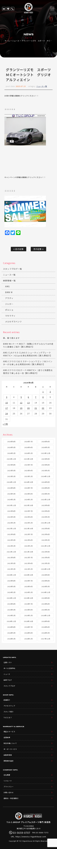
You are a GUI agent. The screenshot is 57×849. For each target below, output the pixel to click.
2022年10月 (28, 528)
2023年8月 (11, 511)
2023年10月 (28, 505)
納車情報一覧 (9, 280)
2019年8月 (11, 604)
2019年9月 (46, 598)
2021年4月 (28, 563)
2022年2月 (11, 546)
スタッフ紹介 (9, 711)
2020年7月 (28, 581)
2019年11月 (11, 598)
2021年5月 (11, 563)
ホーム (7, 40)
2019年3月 (46, 610)
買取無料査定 (9, 761)
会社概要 (7, 775)
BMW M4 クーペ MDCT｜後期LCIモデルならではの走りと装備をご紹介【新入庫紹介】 (28, 345)
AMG (7, 286)
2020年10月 (28, 575)
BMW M (8, 292)
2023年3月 (46, 517)
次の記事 (37, 249)
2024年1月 (28, 499)
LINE (8, 9)
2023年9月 (46, 505)
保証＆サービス (9, 731)
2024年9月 (46, 482)
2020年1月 (28, 592)
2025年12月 (45, 453)
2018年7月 (28, 627)
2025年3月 (46, 470)
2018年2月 (11, 639)
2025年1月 (28, 476)
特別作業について (10, 743)
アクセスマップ (9, 706)
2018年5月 (11, 633)
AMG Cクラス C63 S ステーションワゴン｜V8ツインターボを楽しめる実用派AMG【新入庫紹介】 (27, 363)
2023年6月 (46, 511)
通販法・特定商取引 (11, 798)
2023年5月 (11, 517)
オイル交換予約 (9, 668)
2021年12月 (45, 546)
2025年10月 (28, 459)
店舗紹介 (7, 700)
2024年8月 (11, 488)
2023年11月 (11, 505)
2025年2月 (11, 476)
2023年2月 (11, 523)
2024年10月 (28, 482)
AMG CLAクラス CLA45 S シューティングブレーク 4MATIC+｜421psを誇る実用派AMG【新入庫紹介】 (27, 354)
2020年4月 (28, 586)
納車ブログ (8, 680)
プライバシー (9, 786)
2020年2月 (11, 592)
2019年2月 (11, 615)
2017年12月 (45, 639)
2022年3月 (46, 540)
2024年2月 (11, 499)
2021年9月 (46, 552)
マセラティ (10, 315)
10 (6, 402)
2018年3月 (46, 633)
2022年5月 (11, 540)
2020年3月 (46, 586)
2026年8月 (11, 441)
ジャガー (9, 304)
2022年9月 (46, 528)
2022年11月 (11, 528)
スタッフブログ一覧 (12, 268)
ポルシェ (9, 309)
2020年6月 (46, 581)
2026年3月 (46, 447)
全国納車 (7, 737)
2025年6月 (46, 465)
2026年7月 (28, 441)
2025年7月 (28, 465)
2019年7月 (28, 604)
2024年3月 (46, 494)
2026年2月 (11, 453)
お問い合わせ (9, 792)
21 (36, 408)
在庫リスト (4, 9)
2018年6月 (46, 627)
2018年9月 (46, 621)
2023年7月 (28, 511)
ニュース (15, 40)
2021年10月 (28, 552)
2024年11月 (11, 482)
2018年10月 (28, 621)
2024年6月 (46, 488)
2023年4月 (28, 517)
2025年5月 (11, 470)
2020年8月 (11, 581)
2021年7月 (28, 557)
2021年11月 (11, 552)
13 (28, 402)
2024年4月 (28, 494)
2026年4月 (28, 447)
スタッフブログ (9, 686)
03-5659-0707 (12, 9)
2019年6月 (46, 604)
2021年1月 (28, 569)
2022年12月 (45, 523)
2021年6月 (46, 557)
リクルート (8, 781)
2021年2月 (11, 569)
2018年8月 (11, 627)
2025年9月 (46, 459)
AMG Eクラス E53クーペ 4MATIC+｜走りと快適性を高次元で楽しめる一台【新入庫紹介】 (28, 371)
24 (6, 413)
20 (28, 408)
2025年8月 (11, 465)
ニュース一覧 (41, 86)
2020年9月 (46, 575)
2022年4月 (28, 540)
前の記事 (19, 249)
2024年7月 (28, 488)
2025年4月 (28, 470)
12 (21, 402)
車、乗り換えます (11, 338)
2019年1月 (28, 615)
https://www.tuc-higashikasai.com (30, 836)
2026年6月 (46, 441)
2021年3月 (46, 563)
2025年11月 (11, 459)
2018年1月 (28, 639)
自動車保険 (8, 755)
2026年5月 (11, 447)
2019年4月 (28, 610)
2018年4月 (28, 633)
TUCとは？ (8, 717)
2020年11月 (11, 575)
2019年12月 (45, 592)
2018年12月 (45, 615)
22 (43, 408)
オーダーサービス (10, 749)
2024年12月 (45, 476)
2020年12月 (45, 569)
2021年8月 (11, 557)
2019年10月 (28, 598)
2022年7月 (28, 534)
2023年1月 (28, 523)
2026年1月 (28, 453)
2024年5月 (11, 494)
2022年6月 (46, 534)
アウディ (9, 298)
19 (21, 408)
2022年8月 (11, 534)
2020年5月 (11, 586)
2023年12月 (45, 499)
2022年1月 (28, 546)
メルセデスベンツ (13, 321)
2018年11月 (11, 621)
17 (6, 408)
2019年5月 (11, 610)
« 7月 (5, 424)
